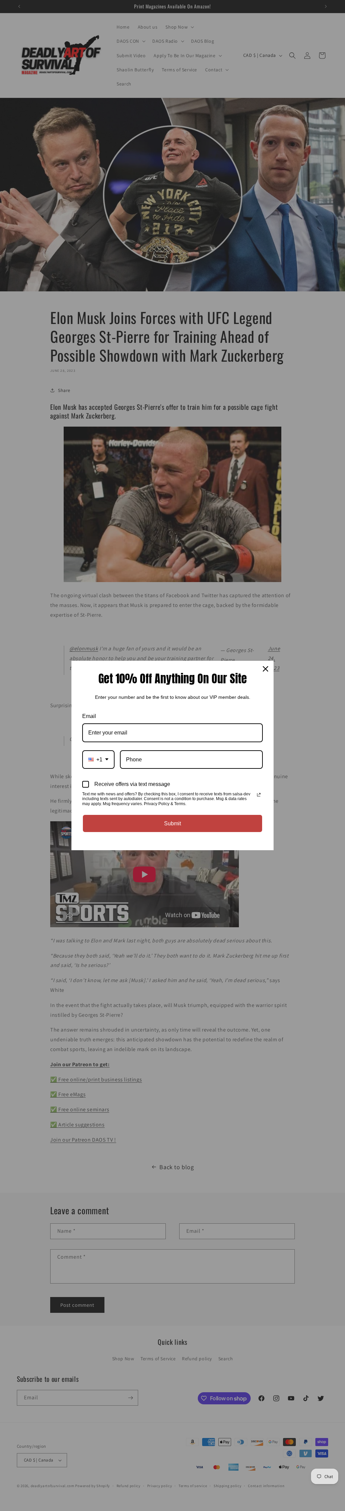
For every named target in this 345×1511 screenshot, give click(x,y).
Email (89, 716)
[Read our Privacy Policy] (259, 795)
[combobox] (98, 759)
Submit (172, 823)
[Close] (265, 669)
